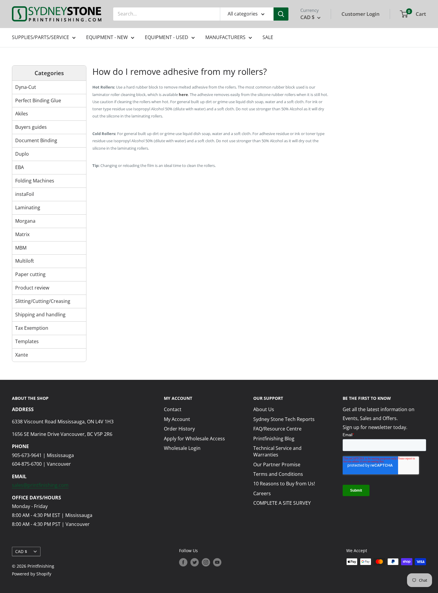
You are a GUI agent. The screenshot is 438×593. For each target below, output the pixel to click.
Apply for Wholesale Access (194, 438)
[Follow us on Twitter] (194, 562)
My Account (177, 419)
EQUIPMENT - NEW (107, 37)
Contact (172, 409)
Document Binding (36, 140)
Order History (179, 428)
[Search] (281, 14)
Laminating (27, 207)
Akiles (21, 113)
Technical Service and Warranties (277, 451)
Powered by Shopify (31, 574)
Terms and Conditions (278, 474)
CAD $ (21, 551)
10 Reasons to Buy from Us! (284, 483)
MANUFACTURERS (225, 37)
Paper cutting (30, 274)
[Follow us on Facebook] (183, 562)
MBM (21, 247)
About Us (263, 409)
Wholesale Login (182, 448)
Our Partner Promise (276, 464)
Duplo (22, 154)
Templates (27, 341)
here (183, 94)
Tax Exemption (31, 328)
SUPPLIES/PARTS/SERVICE (40, 37)
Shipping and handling (40, 314)
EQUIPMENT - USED (166, 37)
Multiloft (24, 261)
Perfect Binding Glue (38, 100)
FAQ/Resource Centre (277, 428)
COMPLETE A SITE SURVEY (282, 503)
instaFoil (24, 194)
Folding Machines (34, 180)
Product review (32, 287)
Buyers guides (31, 127)
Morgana (25, 221)
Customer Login (360, 13)
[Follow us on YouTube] (217, 562)
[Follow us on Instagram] (206, 562)
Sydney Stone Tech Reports (284, 419)
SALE (268, 37)
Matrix (22, 234)
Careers (262, 493)
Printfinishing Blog (273, 438)
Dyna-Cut (25, 87)
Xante (21, 355)
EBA (19, 167)
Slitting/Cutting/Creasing (42, 301)
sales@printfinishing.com (40, 485)
